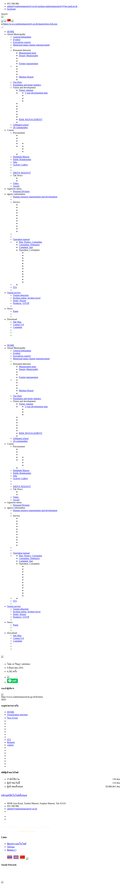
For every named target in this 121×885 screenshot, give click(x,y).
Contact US (18, 324)
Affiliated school (20, 125)
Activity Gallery (20, 165)
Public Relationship (22, 159)
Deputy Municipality (28, 55)
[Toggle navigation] (2, 27)
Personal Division (21, 191)
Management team (27, 53)
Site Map (17, 322)
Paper (15, 311)
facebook (11, 9)
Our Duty (17, 82)
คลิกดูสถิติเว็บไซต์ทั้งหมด (14, 795)
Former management (28, 63)
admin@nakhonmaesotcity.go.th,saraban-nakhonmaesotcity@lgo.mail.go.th (42, 6)
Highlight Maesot (21, 157)
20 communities (20, 127)
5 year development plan (36, 93)
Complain (17, 327)
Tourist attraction (21, 295)
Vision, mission (26, 90)
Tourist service (14, 292)
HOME (10, 31)
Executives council (22, 42)
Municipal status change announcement (31, 45)
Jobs (15, 162)
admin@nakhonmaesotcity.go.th (22, 808)
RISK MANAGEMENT (30, 119)
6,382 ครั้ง (12, 671)
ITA (15, 287)
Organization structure (17, 714)
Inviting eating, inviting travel (26, 298)
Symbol (16, 39)
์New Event (12, 718)
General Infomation (22, 37)
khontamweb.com (27, 831)
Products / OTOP (21, 303)
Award (16, 186)
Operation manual (21, 239)
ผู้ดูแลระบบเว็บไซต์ (16, 843)
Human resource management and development (35, 196)
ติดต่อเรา (11, 850)
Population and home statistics (27, 85)
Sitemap (11, 846)
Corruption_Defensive (29, 244)
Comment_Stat (26, 247)
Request (11, 742)
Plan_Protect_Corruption (30, 242)
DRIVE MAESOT (22, 172)
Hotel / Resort (19, 300)
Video (16, 183)
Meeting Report (26, 77)
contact (10, 745)
